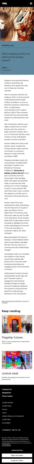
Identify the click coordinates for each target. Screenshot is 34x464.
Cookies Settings (17, 450)
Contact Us (7, 389)
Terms (4, 413)
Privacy (4, 409)
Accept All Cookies (17, 460)
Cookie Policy (6, 406)
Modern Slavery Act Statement (13, 416)
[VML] (5, 3)
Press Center (7, 396)
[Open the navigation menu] (30, 3)
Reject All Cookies (17, 455)
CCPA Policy (6, 419)
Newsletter (6, 393)
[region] (17, 448)
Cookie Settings (7, 402)
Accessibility (6, 423)
